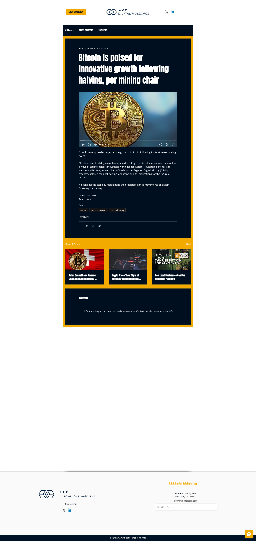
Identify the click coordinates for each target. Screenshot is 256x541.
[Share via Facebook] (80, 226)
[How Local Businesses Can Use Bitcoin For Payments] (171, 259)
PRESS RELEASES (86, 30)
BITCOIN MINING (98, 210)
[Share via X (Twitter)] (86, 226)
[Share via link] (99, 226)
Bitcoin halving (117, 210)
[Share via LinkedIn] (93, 226)
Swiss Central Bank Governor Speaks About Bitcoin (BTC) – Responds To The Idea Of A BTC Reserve (83, 277)
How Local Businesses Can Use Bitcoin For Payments (170, 277)
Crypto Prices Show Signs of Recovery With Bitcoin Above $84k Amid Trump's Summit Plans (128, 277)
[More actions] (175, 48)
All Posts (69, 30)
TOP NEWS (103, 30)
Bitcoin (83, 210)
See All (188, 244)
